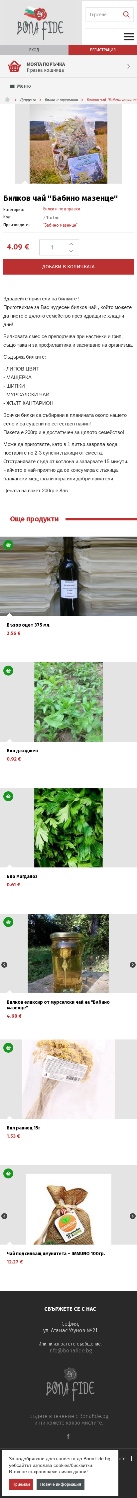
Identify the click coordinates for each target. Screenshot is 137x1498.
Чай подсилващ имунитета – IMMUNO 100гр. (56, 1253)
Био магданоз (22, 876)
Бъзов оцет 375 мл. (29, 625)
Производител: (17, 225)
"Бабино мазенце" (60, 225)
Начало (10, 99)
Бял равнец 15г (23, 1128)
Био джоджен (22, 751)
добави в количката (68, 267)
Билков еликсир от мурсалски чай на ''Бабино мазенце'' (58, 1005)
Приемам (21, 1484)
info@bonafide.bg (70, 1350)
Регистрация (103, 50)
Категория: (13, 209)
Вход (34, 50)
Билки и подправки (61, 100)
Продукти (28, 100)
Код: (7, 217)
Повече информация (60, 1484)
